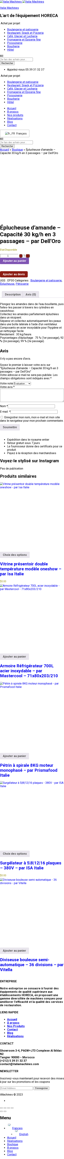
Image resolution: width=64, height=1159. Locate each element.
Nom (4, 406)
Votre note (6, 383)
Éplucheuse (7, 284)
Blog (10, 122)
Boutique (17, 149)
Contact (12, 125)
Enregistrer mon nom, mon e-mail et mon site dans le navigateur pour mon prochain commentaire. (31, 419)
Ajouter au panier (14, 260)
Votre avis (7, 387)
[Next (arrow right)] (5, 1111)
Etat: (2, 249)
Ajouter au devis (14, 274)
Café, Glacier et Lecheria (22, 36)
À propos (12, 111)
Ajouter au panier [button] (14, 656)
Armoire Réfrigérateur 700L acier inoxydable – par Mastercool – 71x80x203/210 (29, 670)
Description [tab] (13, 294)
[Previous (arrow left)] (1, 1111)
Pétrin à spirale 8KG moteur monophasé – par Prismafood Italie (28, 770)
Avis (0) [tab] (31, 294)
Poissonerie (14, 43)
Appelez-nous (16, 69)
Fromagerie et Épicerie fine (24, 39)
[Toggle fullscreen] (8, 1107)
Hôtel (10, 49)
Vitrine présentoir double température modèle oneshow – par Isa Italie (30, 569)
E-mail (5, 411)
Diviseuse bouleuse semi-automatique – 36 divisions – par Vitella (32, 964)
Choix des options (15, 555)
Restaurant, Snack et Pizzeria (25, 33)
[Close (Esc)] (1, 1107)
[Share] (5, 1107)
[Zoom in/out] (12, 1107)
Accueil (11, 108)
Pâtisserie (22, 284)
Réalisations (15, 118)
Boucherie (13, 46)
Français (20, 133)
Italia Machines (9, 8)
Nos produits (15, 115)
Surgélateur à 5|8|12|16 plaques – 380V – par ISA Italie (30, 865)
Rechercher (7, 63)
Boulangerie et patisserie (22, 29)
